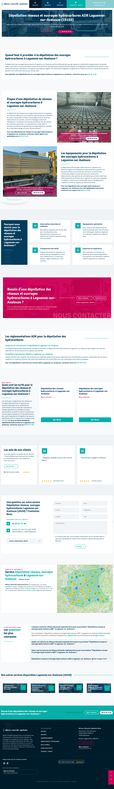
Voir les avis (10, 466)
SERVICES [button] (60, 5)
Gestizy (67, 781)
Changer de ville (24, 579)
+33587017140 (71, 635)
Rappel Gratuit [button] (48, 31)
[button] (96, 572)
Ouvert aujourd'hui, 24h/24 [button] (85, 302)
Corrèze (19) (30, 590)
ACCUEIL (35, 5)
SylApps (74, 781)
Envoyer (79, 546)
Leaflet (110, 612)
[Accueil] (14, 4)
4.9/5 (17, 472)
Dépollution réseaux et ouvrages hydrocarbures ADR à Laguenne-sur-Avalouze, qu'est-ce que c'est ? (69, 659)
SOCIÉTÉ (48, 5)
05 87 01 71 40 (66, 31)
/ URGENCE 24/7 (99, 4)
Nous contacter (76, 138)
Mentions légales (43, 781)
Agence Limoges (9, 771)
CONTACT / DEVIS (76, 5)
